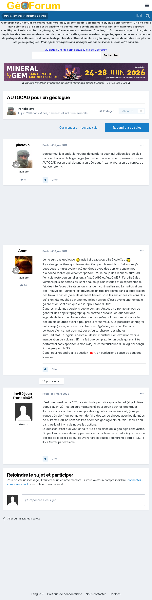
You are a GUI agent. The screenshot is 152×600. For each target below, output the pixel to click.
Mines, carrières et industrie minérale (64, 113)
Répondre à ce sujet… (43, 500)
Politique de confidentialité (64, 594)
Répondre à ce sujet (127, 127)
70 (25, 285)
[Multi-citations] (45, 180)
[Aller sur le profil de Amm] (23, 265)
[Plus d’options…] (142, 145)
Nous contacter (96, 594)
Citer (55, 179)
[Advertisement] (76, 217)
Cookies (115, 594)
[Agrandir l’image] (78, 259)
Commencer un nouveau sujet (78, 127)
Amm (23, 251)
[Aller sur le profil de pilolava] (11, 111)
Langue (36, 594)
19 (25, 179)
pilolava (28, 108)
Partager (108, 111)
